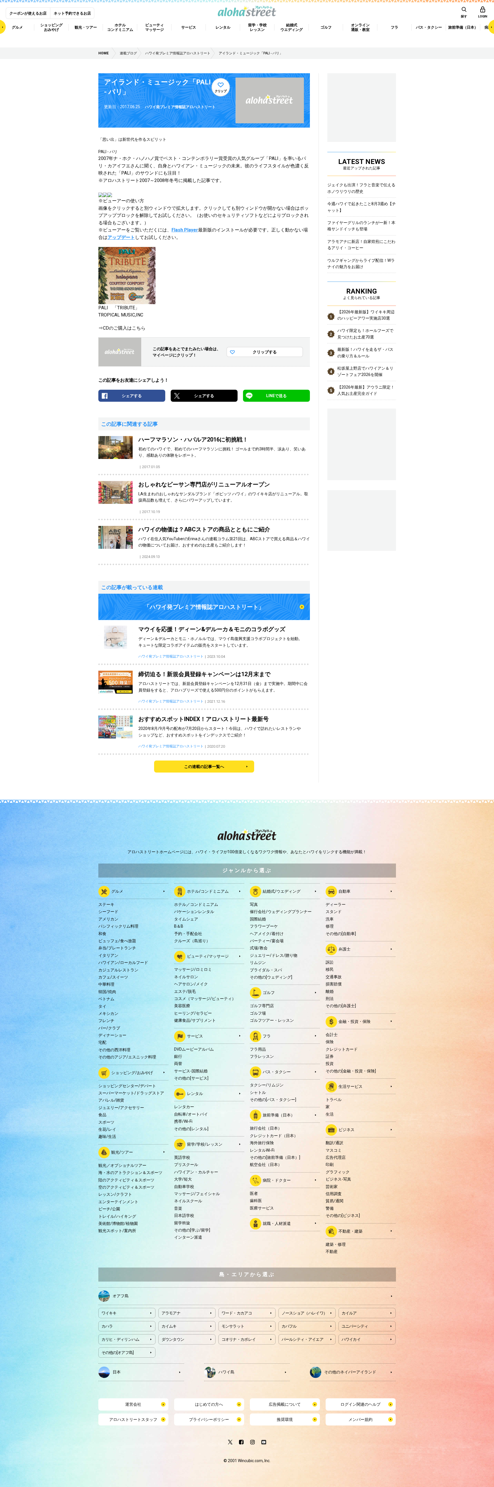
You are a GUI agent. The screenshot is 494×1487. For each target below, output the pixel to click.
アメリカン (108, 919)
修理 (330, 926)
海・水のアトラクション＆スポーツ (130, 1172)
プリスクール (186, 1164)
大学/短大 (183, 1179)
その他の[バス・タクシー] (273, 1099)
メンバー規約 (360, 1419)
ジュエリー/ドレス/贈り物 (273, 955)
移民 (330, 969)
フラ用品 (258, 1049)
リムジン (258, 962)
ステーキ (106, 904)
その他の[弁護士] (341, 1005)
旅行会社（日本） (266, 1128)
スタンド (334, 911)
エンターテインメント (118, 1201)
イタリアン (108, 955)
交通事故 (334, 977)
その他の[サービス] (191, 1078)
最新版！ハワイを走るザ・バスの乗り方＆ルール (365, 352)
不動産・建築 (350, 1231)
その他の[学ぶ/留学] (192, 1230)
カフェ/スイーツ (113, 977)
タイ (102, 1006)
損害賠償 (334, 984)
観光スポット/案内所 (117, 1230)
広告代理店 (336, 1157)
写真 (254, 904)
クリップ (221, 91)
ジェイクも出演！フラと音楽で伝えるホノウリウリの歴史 (361, 188)
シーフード (108, 911)
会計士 (332, 1034)
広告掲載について (285, 1404)
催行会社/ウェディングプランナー (281, 911)
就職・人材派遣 (277, 1223)
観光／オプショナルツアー (122, 1165)
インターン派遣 (188, 1237)
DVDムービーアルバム (194, 1049)
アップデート (121, 237)
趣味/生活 (107, 1136)
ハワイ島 (226, 1372)
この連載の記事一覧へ (204, 766)
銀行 (178, 1056)
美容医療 (182, 1005)
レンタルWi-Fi (262, 1150)
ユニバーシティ (355, 1326)
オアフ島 (121, 1296)
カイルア (349, 1313)
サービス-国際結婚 (191, 1071)
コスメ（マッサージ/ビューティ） (205, 998)
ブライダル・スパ (266, 970)
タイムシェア (186, 919)
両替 (178, 1063)
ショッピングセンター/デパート (127, 1086)
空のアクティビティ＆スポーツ (126, 1187)
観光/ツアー (122, 1152)
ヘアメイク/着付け (267, 933)
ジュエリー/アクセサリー (121, 1107)
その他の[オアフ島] (117, 1352)
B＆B (178, 926)
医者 (254, 1193)
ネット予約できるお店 (72, 13)
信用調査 (334, 1193)
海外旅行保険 (262, 1143)
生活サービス (350, 1086)
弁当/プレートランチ (117, 948)
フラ (267, 1035)
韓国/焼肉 (107, 991)
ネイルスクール (188, 1201)
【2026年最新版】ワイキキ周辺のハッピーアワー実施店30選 (366, 315)
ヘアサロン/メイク (191, 984)
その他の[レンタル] (191, 1128)
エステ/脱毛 (185, 991)
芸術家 (332, 1186)
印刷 (330, 1164)
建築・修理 (336, 1244)
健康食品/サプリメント (195, 1020)
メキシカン (108, 1013)
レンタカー (184, 1106)
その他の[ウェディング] (271, 977)
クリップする (265, 352)
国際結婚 (258, 919)
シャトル (258, 1092)
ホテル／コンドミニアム (196, 904)
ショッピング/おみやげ (132, 1072)
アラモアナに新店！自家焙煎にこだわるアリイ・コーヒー (361, 244)
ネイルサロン (186, 977)
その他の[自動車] (341, 933)
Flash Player (185, 230)
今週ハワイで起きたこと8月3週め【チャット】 (361, 206)
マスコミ (334, 1150)
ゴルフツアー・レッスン (272, 1020)
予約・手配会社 (188, 933)
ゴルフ (269, 992)
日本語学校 (184, 1215)
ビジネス (346, 1129)
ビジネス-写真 (338, 1179)
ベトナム (106, 999)
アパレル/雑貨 (111, 1100)
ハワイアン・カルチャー (196, 1172)
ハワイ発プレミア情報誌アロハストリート (180, 107)
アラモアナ (171, 1313)
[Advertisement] (361, 519)
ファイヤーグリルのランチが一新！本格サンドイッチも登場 (361, 225)
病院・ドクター (277, 1180)
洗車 (330, 919)
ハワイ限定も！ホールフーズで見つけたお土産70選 (365, 333)
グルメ (117, 891)
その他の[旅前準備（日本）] (275, 1157)
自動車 (344, 891)
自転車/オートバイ (191, 1114)
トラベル (334, 1099)
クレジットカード (342, 1049)
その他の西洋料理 (114, 1050)
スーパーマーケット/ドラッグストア (131, 1093)
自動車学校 (184, 1186)
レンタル (195, 1093)
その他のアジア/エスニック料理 (127, 1057)
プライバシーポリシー (209, 1419)
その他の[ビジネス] (343, 1215)
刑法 (330, 998)
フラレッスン (262, 1056)
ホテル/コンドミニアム (208, 891)
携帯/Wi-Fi (183, 1121)
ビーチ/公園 (109, 1209)
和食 (102, 933)
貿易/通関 (334, 1201)
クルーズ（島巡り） (192, 940)
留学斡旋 (182, 1223)
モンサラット (233, 1326)
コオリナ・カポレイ (239, 1339)
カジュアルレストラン (118, 970)
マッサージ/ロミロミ (193, 969)
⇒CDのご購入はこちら (122, 328)
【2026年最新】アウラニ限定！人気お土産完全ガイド (366, 390)
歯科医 (256, 1200)
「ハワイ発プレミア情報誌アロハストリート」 (204, 606)
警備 (330, 1208)
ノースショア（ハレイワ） (304, 1313)
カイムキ (169, 1326)
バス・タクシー (277, 1072)
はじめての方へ (209, 1404)
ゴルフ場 (258, 1013)
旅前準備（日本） (279, 1115)
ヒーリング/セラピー (193, 1013)
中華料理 (106, 984)
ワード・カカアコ (237, 1313)
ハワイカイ (351, 1339)
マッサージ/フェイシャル (197, 1193)
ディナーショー (112, 1035)
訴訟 (330, 962)
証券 (330, 1056)
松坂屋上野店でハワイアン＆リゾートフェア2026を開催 (365, 371)
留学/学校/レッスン (204, 1144)
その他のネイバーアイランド (350, 1372)
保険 (330, 1041)
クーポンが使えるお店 (28, 13)
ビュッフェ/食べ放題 (117, 940)
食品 (102, 1114)
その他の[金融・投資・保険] (351, 1071)
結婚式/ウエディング (281, 891)
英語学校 (182, 1157)
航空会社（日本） (266, 1164)
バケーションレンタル (194, 911)
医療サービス (262, 1208)
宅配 (102, 1042)
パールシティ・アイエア (302, 1339)
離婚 (330, 991)
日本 (117, 1372)
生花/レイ (107, 1129)
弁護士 (344, 949)
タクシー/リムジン (267, 1085)
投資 (330, 1063)
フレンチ (106, 1020)
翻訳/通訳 (334, 1143)
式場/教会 (259, 948)
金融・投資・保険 (354, 1021)
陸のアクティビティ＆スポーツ (126, 1180)
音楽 (178, 1208)
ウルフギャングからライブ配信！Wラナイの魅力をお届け (361, 263)
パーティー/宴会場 (267, 940)
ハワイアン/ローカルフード (123, 962)
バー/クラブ (109, 1028)
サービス (195, 1035)
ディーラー (336, 904)
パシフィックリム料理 (118, 926)
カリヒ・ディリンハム (120, 1339)
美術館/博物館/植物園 (118, 1223)
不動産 (332, 1251)
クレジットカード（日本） (274, 1135)
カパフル (289, 1326)
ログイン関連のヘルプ (360, 1404)
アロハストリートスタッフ (133, 1419)
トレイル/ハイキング (117, 1216)
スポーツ (106, 1122)
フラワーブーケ (264, 926)
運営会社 (133, 1404)
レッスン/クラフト (115, 1194)
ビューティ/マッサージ (208, 956)
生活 (330, 1114)
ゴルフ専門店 (262, 1005)
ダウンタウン (173, 1339)
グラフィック (338, 1172)
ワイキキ (109, 1313)
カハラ (107, 1326)
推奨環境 (285, 1419)
